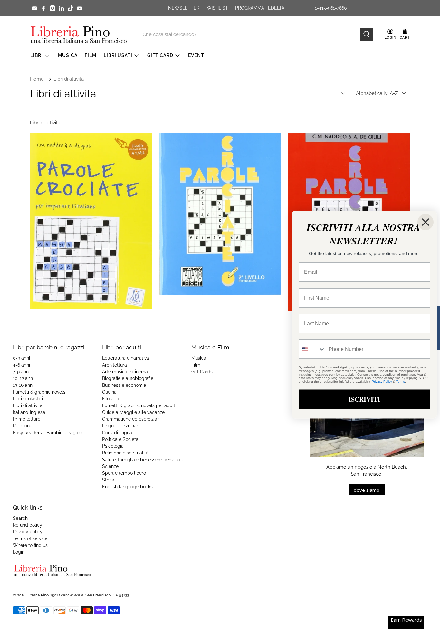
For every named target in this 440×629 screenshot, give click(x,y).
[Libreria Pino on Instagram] (52, 8)
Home (37, 79)
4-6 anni (21, 364)
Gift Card (160, 55)
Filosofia (110, 398)
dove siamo (366, 490)
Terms (400, 381)
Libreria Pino (37, 595)
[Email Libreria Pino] (34, 8)
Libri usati (118, 55)
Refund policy (27, 525)
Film (90, 55)
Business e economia (124, 385)
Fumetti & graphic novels (39, 392)
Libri (36, 55)
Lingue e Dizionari (120, 425)
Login (18, 552)
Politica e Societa (120, 439)
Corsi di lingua (117, 432)
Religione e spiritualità (125, 452)
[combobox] (312, 349)
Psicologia (113, 446)
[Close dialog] (425, 222)
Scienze (110, 466)
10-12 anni (23, 378)
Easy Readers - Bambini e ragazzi (48, 432)
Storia (108, 479)
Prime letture (26, 419)
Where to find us (30, 545)
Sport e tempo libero (124, 473)
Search (20, 518)
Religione (22, 425)
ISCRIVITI (364, 399)
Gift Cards (202, 371)
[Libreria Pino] (78, 34)
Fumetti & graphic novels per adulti (139, 405)
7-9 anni (21, 371)
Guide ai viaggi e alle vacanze (133, 412)
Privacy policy (28, 531)
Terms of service (30, 538)
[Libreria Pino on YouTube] (79, 8)
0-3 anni (21, 358)
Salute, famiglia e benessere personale (143, 459)
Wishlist (217, 8)
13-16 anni (23, 385)
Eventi (197, 55)
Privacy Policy (382, 381)
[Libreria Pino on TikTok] (70, 8)
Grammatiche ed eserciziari (131, 419)
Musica (68, 55)
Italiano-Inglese (29, 412)
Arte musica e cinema (125, 371)
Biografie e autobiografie (127, 378)
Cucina (109, 392)
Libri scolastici (28, 398)
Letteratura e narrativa (125, 358)
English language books (127, 486)
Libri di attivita (68, 79)
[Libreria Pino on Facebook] (43, 8)
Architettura (114, 364)
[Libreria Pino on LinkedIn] (61, 8)
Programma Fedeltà (259, 8)
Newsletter (183, 8)
